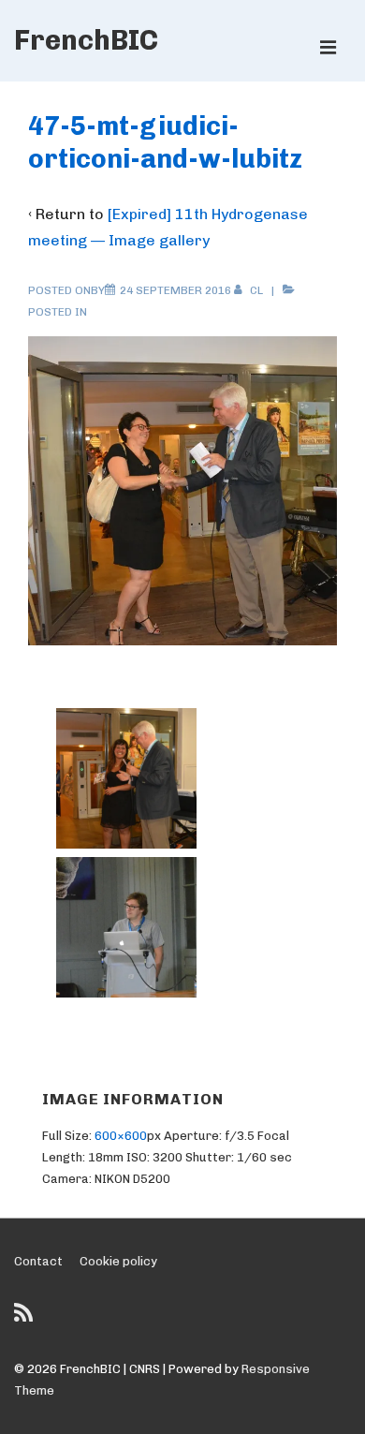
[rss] (25, 1319)
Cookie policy (118, 1261)
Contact (38, 1261)
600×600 (121, 1136)
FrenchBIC (86, 40)
